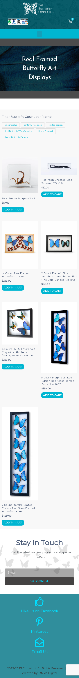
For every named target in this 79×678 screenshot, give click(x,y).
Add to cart (13, 209)
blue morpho (10, 125)
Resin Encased (45, 131)
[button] (39, 34)
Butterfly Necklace (33, 125)
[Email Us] (39, 642)
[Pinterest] (39, 621)
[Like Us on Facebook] (39, 601)
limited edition (56, 125)
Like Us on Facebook (39, 611)
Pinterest (39, 631)
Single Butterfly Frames (16, 137)
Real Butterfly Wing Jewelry (18, 131)
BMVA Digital (48, 673)
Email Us (40, 652)
